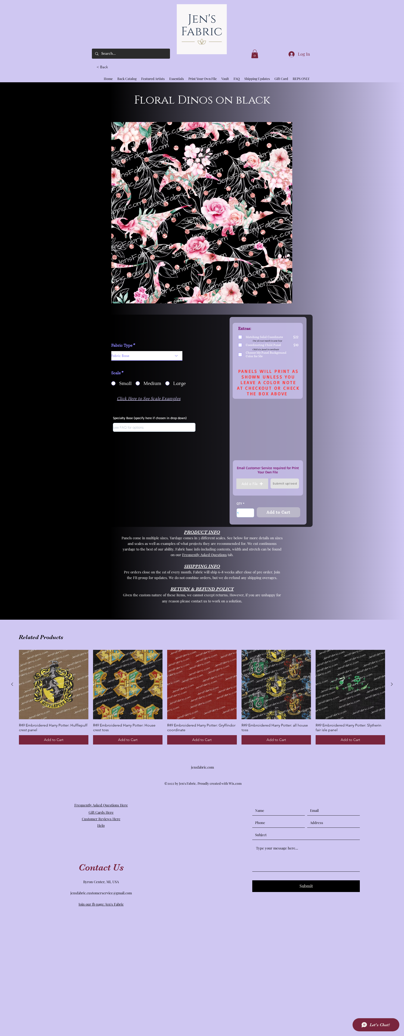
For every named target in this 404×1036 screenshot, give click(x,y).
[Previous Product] (12, 684)
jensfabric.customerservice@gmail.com (101, 893)
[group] (202, 697)
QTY (239, 503)
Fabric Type (121, 345)
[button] (104, 67)
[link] (254, 54)
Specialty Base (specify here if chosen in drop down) (150, 418)
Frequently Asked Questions (204, 554)
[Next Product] (392, 684)
